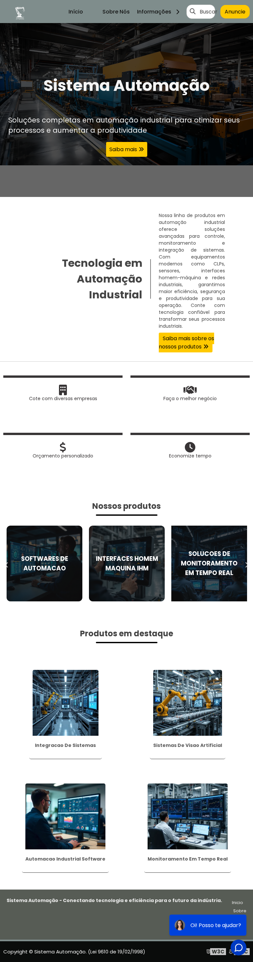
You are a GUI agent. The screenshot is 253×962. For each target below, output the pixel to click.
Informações (155, 11)
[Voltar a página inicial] (20, 11)
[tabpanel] (126, 110)
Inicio (237, 902)
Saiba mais (123, 149)
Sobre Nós (116, 11)
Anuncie (235, 11)
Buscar (208, 11)
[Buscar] (193, 11)
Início (76, 11)
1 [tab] (126, 188)
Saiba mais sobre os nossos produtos (186, 342)
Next (246, 563)
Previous (6, 563)
